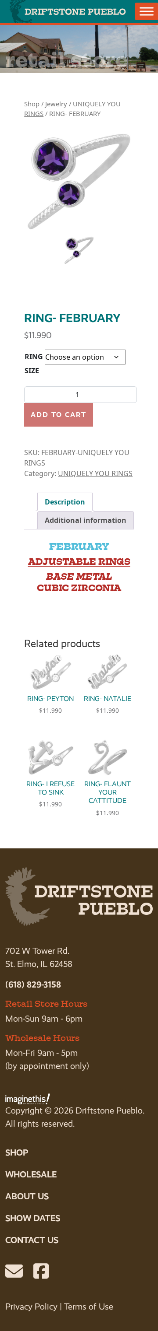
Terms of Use (88, 1307)
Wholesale (31, 1174)
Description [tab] (65, 502)
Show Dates (32, 1218)
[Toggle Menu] (147, 11)
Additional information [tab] (85, 520)
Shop (32, 103)
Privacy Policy (31, 1307)
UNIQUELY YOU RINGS (95, 473)
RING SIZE (34, 363)
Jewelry (56, 103)
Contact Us (31, 1240)
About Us (27, 1196)
